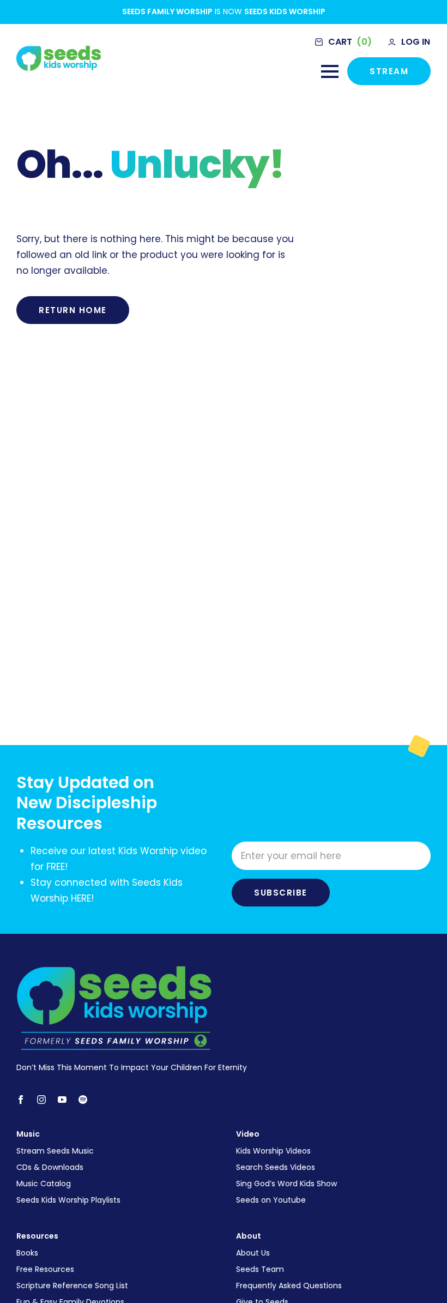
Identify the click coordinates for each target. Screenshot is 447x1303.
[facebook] (20, 1099)
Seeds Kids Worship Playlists (68, 1199)
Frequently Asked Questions (289, 1285)
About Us (253, 1252)
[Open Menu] (330, 71)
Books (27, 1252)
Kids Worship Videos (273, 1150)
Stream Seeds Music (55, 1150)
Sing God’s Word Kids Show (286, 1183)
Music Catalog (43, 1183)
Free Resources (45, 1269)
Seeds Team (260, 1269)
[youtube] (62, 1099)
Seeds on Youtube (271, 1199)
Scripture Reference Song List (72, 1285)
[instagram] (41, 1099)
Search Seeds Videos (275, 1167)
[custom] (82, 1099)
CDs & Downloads (49, 1167)
